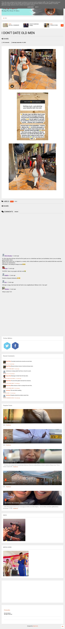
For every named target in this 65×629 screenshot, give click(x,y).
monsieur (8, 390)
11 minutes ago (18, 378)
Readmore (8, 425)
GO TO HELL (9, 441)
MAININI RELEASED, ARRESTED (16, 503)
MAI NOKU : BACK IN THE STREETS (9, 378)
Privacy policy (7, 610)
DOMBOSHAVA (10, 483)
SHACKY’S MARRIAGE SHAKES (34, 25)
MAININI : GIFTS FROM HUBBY (8, 368)
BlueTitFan (8, 361)
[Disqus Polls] (32, 233)
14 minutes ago (17, 388)
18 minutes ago (17, 397)
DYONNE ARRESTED (12, 421)
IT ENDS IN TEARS (54, 25)
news (10, 23)
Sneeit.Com (35, 626)
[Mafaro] (32, 14)
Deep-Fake (8, 375)
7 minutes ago (16, 368)
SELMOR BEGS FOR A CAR (14, 461)
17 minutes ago (12, 393)
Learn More (30, 7)
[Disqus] (32, 273)
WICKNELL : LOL (6, 373)
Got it (36, 7)
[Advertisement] (32, 591)
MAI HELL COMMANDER (14, 25)
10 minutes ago (12, 373)
